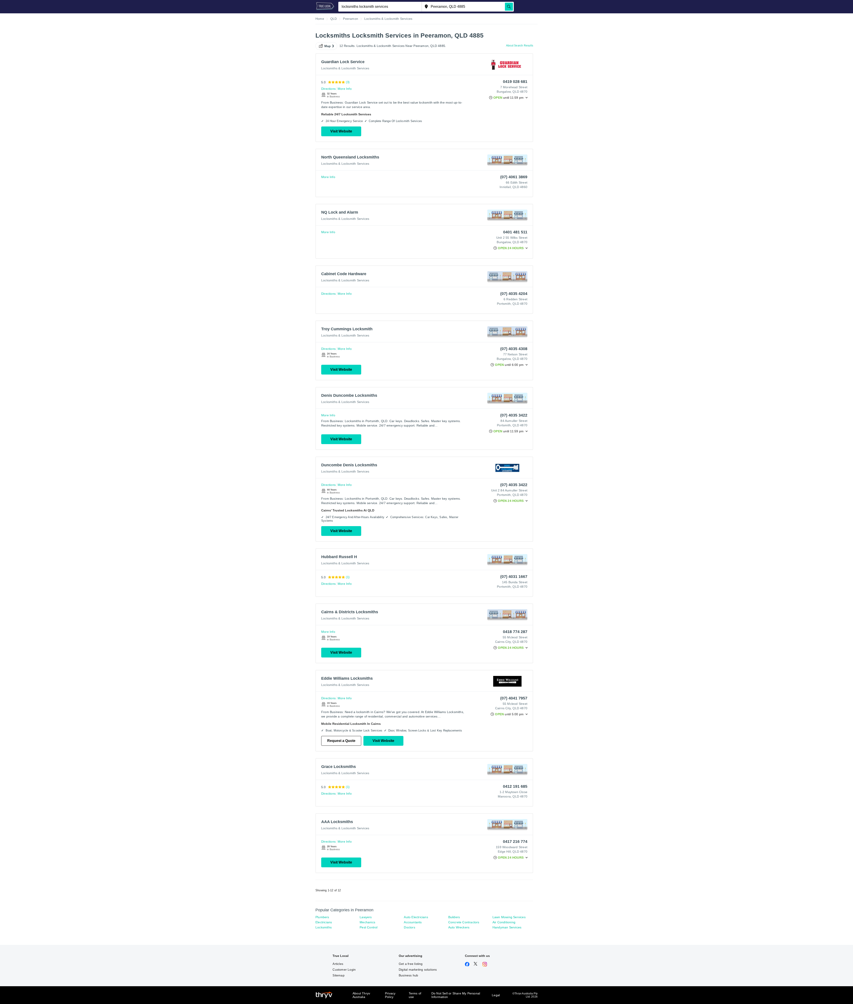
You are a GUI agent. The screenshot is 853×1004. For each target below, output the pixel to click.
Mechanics (367, 922)
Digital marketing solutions (418, 969)
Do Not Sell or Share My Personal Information (455, 995)
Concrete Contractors (463, 922)
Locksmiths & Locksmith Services (345, 68)
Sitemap (338, 975)
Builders (454, 917)
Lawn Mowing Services (509, 917)
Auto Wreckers (459, 927)
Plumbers (322, 917)
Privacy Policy (390, 995)
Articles (338, 964)
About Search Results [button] (519, 45)
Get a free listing (411, 964)
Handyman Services (506, 927)
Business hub (408, 975)
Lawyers (366, 917)
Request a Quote (341, 741)
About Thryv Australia (361, 995)
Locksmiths (323, 927)
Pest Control (368, 927)
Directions (328, 88)
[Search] (509, 7)
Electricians (323, 922)
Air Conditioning (503, 922)
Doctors (409, 927)
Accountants (413, 922)
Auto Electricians (416, 917)
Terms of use (415, 995)
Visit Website (341, 131)
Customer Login (344, 969)
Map (327, 46)
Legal (496, 995)
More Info (345, 88)
